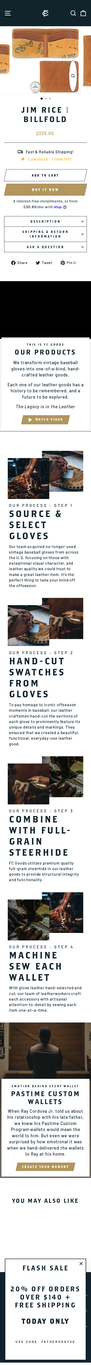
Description (45, 221)
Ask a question (46, 247)
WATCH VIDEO (49, 419)
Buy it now (45, 190)
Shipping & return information (45, 234)
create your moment (45, 1167)
